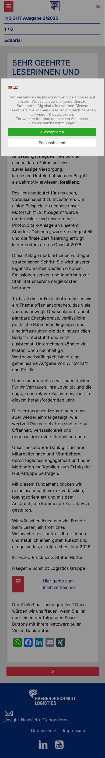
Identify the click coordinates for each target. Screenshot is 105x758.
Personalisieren (52, 142)
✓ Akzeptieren (52, 132)
